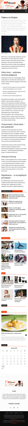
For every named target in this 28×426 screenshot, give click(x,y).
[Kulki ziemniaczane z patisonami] (14, 327)
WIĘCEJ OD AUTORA (17, 191)
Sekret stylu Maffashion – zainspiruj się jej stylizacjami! (20, 304)
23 (24, 365)
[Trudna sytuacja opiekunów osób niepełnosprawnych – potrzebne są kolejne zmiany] (7, 262)
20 (14, 365)
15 (21, 363)
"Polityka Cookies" (14, 423)
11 (7, 363)
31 (3, 370)
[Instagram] (14, 412)
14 (17, 363)
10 (3, 363)
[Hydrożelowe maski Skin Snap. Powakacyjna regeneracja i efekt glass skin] (4, 229)
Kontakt (21, 417)
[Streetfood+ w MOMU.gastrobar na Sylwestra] (7, 249)
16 (24, 363)
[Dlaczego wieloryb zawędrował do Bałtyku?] (21, 249)
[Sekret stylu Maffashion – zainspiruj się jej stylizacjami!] (21, 298)
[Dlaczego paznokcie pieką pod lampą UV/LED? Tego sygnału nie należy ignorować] (4, 222)
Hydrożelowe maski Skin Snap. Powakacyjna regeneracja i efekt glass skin (17, 229)
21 (17, 365)
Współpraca (16, 417)
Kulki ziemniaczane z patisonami (11, 337)
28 (17, 368)
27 (14, 368)
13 (14, 363)
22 (21, 365)
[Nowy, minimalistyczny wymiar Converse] (7, 284)
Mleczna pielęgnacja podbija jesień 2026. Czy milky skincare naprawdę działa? (17, 196)
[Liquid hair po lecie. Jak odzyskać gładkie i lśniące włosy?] (4, 216)
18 (7, 365)
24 (3, 368)
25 (7, 368)
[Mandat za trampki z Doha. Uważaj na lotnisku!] (21, 262)
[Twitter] (17, 412)
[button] (3, 11)
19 (10, 365)
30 (24, 368)
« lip (2, 372)
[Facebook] (10, 412)
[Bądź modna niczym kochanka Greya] (21, 284)
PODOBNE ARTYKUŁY (6, 191)
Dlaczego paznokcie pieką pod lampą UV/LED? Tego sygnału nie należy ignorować (17, 222)
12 (10, 363)
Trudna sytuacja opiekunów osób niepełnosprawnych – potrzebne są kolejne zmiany (6, 270)
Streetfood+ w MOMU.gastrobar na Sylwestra (5, 256)
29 (21, 368)
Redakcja (7, 417)
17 (3, 365)
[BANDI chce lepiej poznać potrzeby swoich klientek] (4, 203)
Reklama (11, 417)
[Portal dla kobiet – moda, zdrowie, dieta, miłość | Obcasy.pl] (14, 4)
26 (10, 368)
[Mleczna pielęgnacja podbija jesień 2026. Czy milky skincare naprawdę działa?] (4, 196)
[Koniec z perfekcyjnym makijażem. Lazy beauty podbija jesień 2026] (4, 209)
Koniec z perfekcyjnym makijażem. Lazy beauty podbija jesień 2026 (17, 209)
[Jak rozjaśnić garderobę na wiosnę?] (7, 298)
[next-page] (4, 234)
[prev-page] (2, 234)
